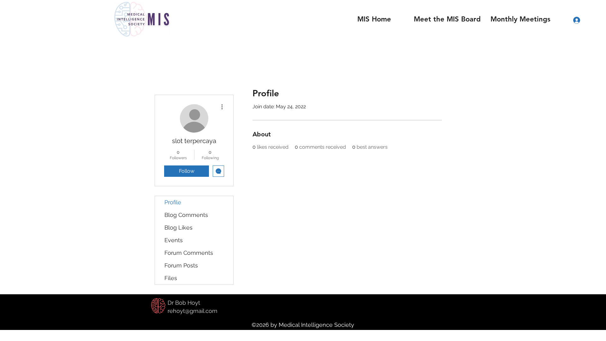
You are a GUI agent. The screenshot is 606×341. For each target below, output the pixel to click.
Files (170, 278)
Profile (172, 202)
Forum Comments (188, 252)
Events (173, 240)
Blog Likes (178, 227)
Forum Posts (181, 265)
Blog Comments (186, 215)
